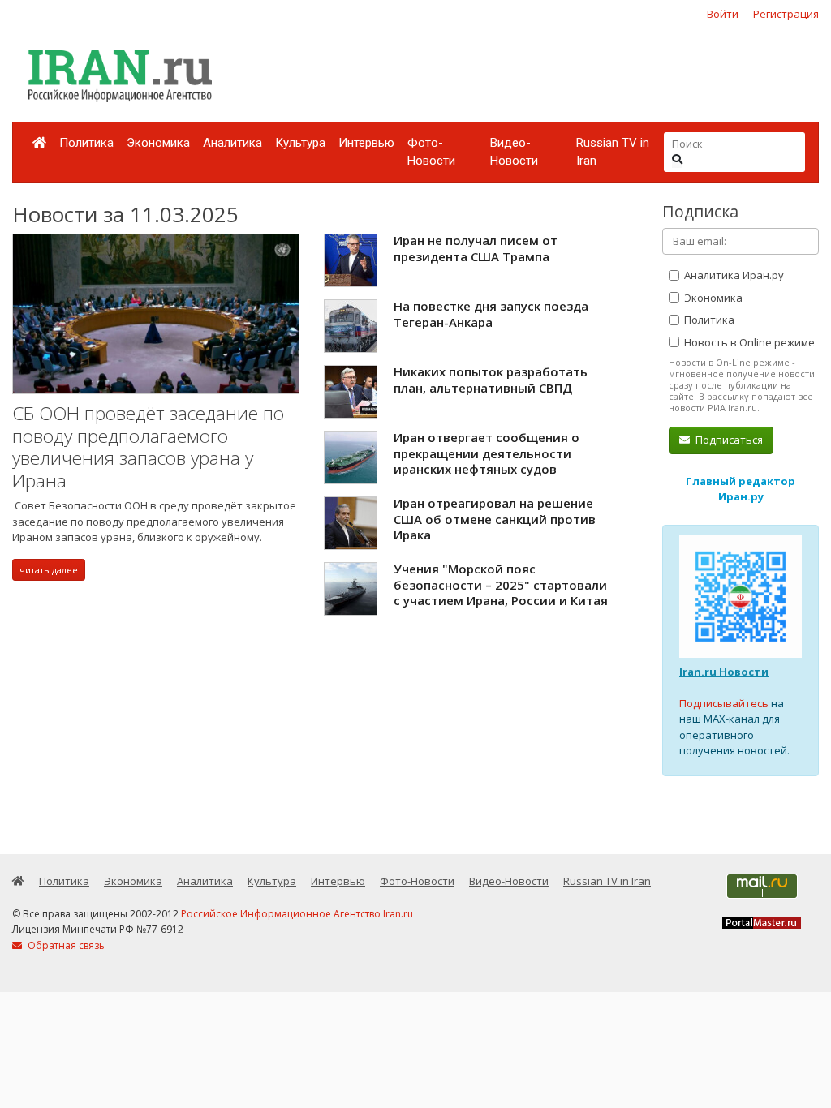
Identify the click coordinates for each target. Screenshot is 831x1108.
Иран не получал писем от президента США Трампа (476, 248)
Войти (722, 13)
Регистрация (786, 13)
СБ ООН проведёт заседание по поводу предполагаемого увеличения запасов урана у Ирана (148, 447)
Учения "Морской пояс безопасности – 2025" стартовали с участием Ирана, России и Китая (501, 584)
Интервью (366, 142)
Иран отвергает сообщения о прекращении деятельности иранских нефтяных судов (486, 453)
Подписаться (728, 439)
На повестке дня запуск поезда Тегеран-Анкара (491, 314)
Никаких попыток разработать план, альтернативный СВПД (491, 379)
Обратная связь (65, 945)
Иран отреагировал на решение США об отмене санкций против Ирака (495, 519)
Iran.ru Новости (724, 671)
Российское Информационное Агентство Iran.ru (297, 914)
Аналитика (232, 142)
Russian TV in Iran (612, 152)
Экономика (158, 142)
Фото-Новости (431, 152)
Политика (86, 142)
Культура (300, 142)
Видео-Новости (514, 152)
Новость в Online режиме (748, 342)
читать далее (48, 570)
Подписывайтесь (724, 703)
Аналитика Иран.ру (733, 275)
